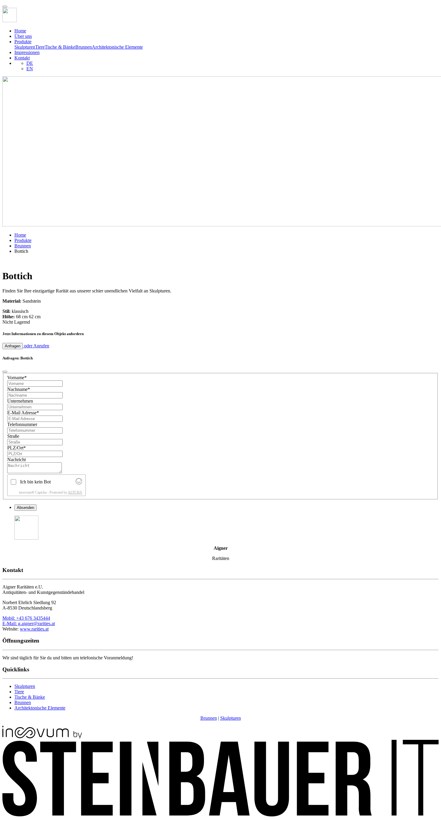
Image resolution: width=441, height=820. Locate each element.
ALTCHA (75, 492)
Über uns (23, 36)
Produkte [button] (23, 41)
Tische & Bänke (60, 47)
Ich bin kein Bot (35, 481)
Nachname (18, 389)
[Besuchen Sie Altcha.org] (79, 483)
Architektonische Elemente (117, 47)
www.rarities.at (34, 628)
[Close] (4, 372)
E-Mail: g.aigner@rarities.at (28, 623)
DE (29, 63)
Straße (13, 436)
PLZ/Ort (16, 447)
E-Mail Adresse (23, 412)
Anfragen (12, 346)
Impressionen (27, 52)
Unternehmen (20, 401)
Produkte (23, 240)
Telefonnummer (22, 424)
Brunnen (83, 47)
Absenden (25, 507)
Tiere (40, 47)
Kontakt (22, 57)
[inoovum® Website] (42, 737)
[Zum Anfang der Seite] (4, 7)
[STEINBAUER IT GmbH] (220, 814)
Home (20, 30)
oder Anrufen (36, 345)
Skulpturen (24, 47)
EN (29, 68)
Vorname (17, 377)
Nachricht (16, 459)
